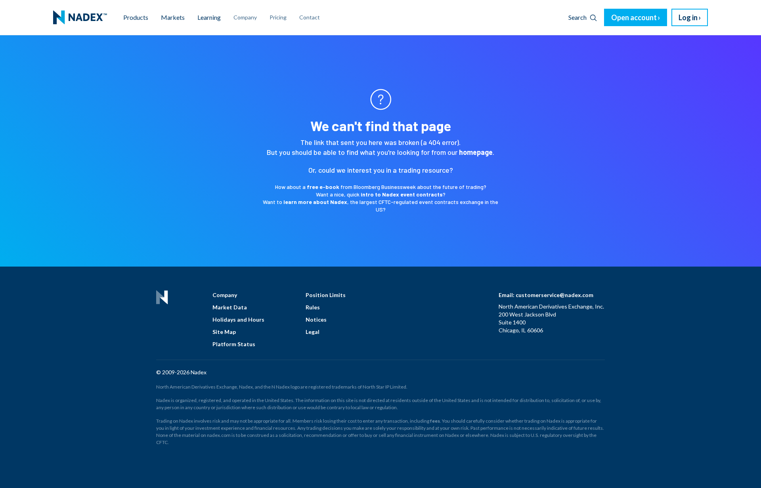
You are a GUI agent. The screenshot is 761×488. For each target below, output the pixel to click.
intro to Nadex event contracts (402, 194)
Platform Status (233, 344)
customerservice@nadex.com (554, 295)
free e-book (323, 186)
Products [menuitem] (135, 17)
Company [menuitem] (245, 17)
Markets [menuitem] (173, 17)
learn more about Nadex (315, 201)
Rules (313, 307)
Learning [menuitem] (209, 17)
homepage (476, 152)
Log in (688, 17)
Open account (634, 17)
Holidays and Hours (238, 319)
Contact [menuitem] (309, 17)
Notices (316, 319)
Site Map (224, 331)
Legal (312, 331)
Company (224, 295)
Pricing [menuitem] (278, 17)
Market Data (229, 307)
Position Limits (326, 295)
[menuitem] (80, 17)
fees (435, 421)
